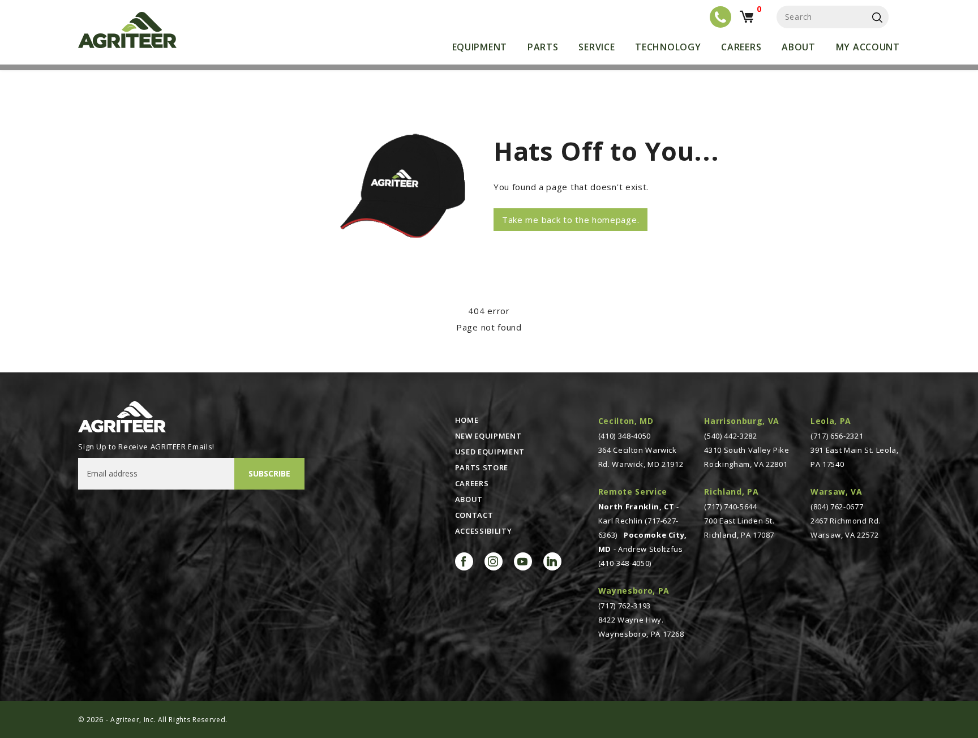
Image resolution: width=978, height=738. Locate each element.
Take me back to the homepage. (570, 219)
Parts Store (481, 467)
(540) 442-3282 (730, 436)
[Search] (877, 17)
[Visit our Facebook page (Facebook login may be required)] (464, 561)
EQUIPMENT (479, 47)
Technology (668, 47)
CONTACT (474, 515)
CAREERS (472, 483)
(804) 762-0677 (836, 506)
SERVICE (596, 47)
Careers (741, 47)
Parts (543, 47)
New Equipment (488, 435)
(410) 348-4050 (624, 436)
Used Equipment (490, 451)
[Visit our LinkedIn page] (552, 561)
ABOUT (469, 499)
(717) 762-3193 (624, 605)
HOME (467, 419)
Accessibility (483, 530)
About (799, 47)
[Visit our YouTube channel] (523, 561)
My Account (868, 47)
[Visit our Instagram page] (493, 561)
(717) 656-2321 (836, 436)
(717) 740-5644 (730, 506)
